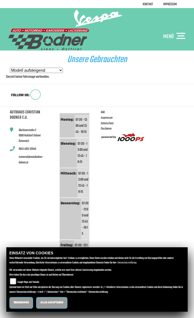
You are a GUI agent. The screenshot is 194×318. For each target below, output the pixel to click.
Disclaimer (106, 128)
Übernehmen (21, 303)
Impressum (170, 4)
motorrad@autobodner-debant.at (31, 159)
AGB (103, 112)
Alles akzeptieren (51, 303)
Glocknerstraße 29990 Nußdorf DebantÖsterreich (30, 136)
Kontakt (148, 4)
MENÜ (168, 36)
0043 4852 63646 (27, 149)
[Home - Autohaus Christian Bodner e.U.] (97, 18)
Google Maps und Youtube (28, 282)
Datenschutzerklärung (126, 263)
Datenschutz (107, 123)
